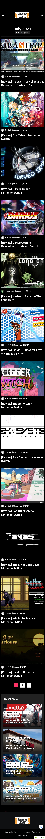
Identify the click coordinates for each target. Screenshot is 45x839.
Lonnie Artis (9, 291)
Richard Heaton (13, 716)
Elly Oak (8, 76)
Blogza (34, 832)
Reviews (25, 763)
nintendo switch (13, 763)
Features (27, 713)
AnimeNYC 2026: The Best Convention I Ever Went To (18, 721)
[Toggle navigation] (3, 15)
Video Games (12, 741)
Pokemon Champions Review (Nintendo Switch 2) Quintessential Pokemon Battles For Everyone (21, 775)
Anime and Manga (14, 713)
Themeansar (22, 835)
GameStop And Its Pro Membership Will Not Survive (20, 746)
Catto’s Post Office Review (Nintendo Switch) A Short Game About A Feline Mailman (22, 798)
